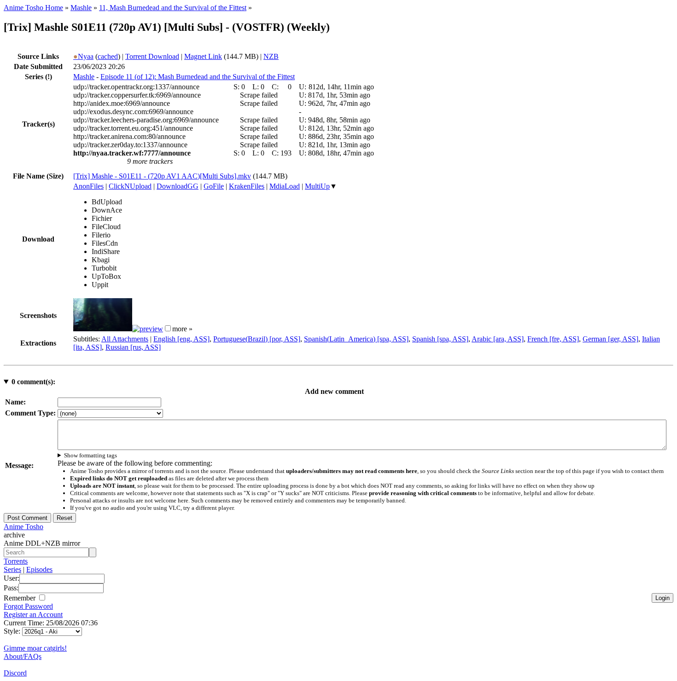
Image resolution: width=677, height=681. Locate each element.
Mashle (81, 8)
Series (12, 569)
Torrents (16, 561)
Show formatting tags (90, 455)
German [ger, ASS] (610, 339)
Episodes (39, 569)
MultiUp (317, 186)
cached (108, 56)
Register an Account (33, 614)
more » (182, 329)
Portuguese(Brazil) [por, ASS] (256, 339)
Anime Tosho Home (33, 8)
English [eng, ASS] (181, 339)
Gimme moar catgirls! (35, 648)
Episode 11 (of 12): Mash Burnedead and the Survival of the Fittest (197, 77)
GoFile (214, 186)
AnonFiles (88, 186)
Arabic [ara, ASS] (498, 339)
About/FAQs (22, 656)
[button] (168, 328)
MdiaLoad (284, 186)
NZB (271, 56)
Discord (15, 673)
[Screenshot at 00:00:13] (102, 329)
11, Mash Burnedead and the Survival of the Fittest (172, 8)
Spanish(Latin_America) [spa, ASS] (356, 339)
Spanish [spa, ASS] (440, 339)
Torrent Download (152, 56)
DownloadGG (177, 186)
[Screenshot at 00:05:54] (147, 329)
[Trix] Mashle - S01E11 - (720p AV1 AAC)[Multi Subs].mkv (162, 176)
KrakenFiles (246, 186)
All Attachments (124, 339)
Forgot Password (28, 606)
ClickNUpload (130, 186)
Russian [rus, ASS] (133, 347)
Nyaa (83, 56)
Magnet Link (203, 56)
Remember (20, 598)
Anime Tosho (23, 527)
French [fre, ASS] (553, 339)
